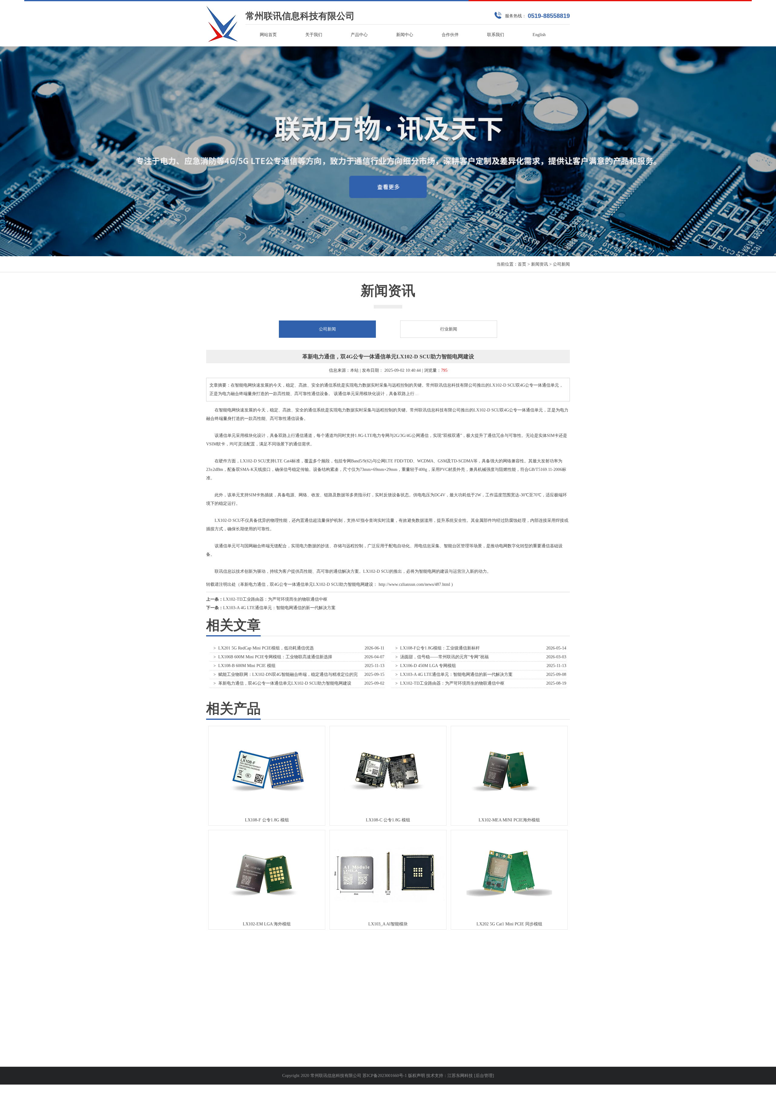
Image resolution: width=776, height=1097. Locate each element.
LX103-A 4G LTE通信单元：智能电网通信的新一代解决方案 (279, 608)
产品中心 (359, 34)
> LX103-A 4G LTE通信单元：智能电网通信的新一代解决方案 (454, 674)
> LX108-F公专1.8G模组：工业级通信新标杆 (437, 648)
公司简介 (214, 1019)
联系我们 (495, 34)
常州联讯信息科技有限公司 (300, 16)
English (539, 34)
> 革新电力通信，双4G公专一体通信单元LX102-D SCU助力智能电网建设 (282, 683)
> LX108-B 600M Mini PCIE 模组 (244, 665)
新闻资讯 (539, 264)
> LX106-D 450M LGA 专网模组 (425, 665)
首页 (522, 264)
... (277, 1019)
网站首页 (268, 34)
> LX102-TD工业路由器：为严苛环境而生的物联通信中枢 (449, 683)
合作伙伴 (450, 34)
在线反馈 (354, 1031)
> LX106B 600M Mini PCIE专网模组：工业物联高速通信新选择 (272, 657)
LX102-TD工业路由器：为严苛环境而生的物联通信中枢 (275, 599)
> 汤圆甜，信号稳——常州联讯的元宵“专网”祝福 (442, 657)
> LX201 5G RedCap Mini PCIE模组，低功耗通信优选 (263, 648)
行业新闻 (448, 329)
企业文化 (214, 1031)
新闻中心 (404, 34)
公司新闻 (561, 264)
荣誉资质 (214, 1043)
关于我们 (313, 34)
